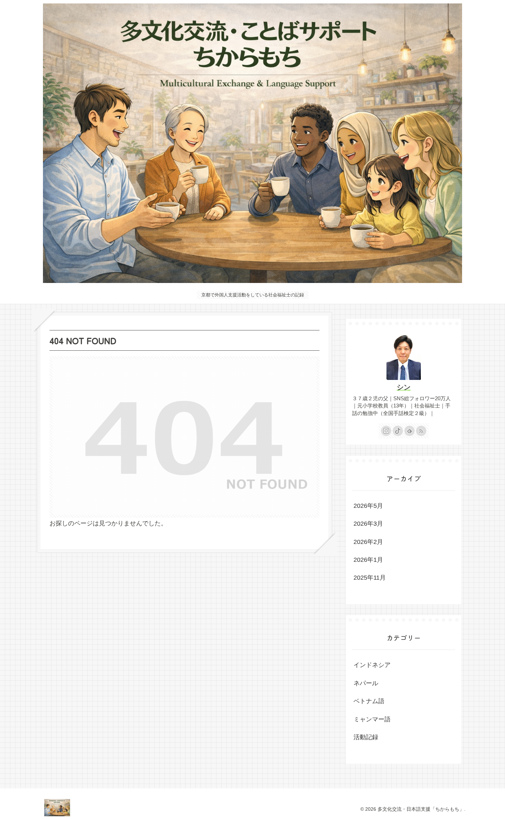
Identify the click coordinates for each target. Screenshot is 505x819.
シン (404, 387)
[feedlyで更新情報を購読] (409, 430)
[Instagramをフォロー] (386, 430)
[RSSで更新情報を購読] (421, 430)
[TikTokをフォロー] (397, 430)
